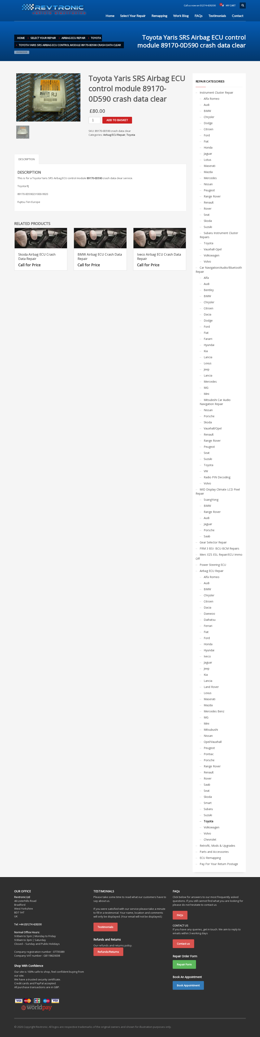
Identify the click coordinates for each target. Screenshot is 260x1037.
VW (206, 471)
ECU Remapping (210, 858)
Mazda (208, 172)
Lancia (208, 357)
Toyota (131, 135)
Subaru (208, 809)
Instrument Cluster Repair (216, 92)
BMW (207, 111)
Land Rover (211, 687)
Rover (207, 208)
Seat (207, 215)
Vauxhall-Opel (213, 249)
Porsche (209, 416)
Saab (207, 536)
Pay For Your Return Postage (219, 864)
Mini (206, 394)
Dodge (208, 123)
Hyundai (209, 345)
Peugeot (209, 190)
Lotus (207, 160)
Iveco (207, 656)
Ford (207, 135)
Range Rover (212, 196)
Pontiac (209, 754)
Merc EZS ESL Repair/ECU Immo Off (219, 557)
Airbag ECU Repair (114, 135)
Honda (208, 147)
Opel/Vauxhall (213, 742)
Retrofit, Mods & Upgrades (217, 846)
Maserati (209, 166)
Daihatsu (210, 620)
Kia (206, 351)
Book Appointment (188, 985)
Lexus (207, 363)
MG (206, 388)
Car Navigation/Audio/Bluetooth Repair (219, 270)
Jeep (206, 369)
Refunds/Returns (108, 952)
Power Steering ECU (213, 565)
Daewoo (209, 613)
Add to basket (117, 120)
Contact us (183, 943)
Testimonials (105, 927)
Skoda (208, 221)
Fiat (206, 141)
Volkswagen (211, 255)
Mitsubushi (211, 729)
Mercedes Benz (214, 711)
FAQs (180, 915)
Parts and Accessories (214, 852)
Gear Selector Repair (213, 542)
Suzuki (208, 227)
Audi (206, 105)
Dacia (207, 314)
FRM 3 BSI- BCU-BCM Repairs (219, 548)
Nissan (208, 184)
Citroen (208, 129)
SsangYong (211, 500)
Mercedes (210, 178)
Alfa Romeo (211, 99)
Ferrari (208, 626)
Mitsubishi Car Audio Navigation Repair (215, 402)
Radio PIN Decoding (217, 477)
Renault (209, 202)
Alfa (206, 278)
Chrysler (209, 117)
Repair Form (184, 964)
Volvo (207, 261)
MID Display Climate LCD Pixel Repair (218, 491)
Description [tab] (26, 159)
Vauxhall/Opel (213, 428)
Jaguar (208, 153)
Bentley (209, 290)
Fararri (208, 339)
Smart (208, 803)
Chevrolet (210, 839)
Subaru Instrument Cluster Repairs (219, 235)
